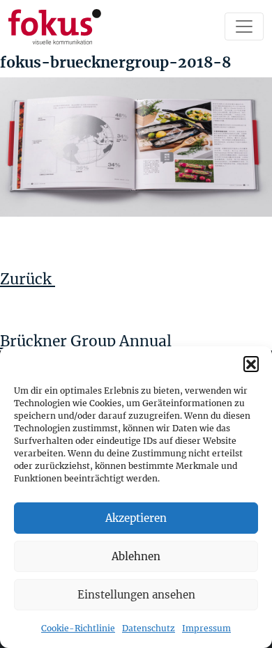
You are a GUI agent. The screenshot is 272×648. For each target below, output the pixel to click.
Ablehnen (136, 556)
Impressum (206, 628)
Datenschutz (148, 628)
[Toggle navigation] (244, 26)
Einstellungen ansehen (136, 594)
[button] (251, 364)
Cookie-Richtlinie (78, 628)
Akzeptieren (136, 518)
